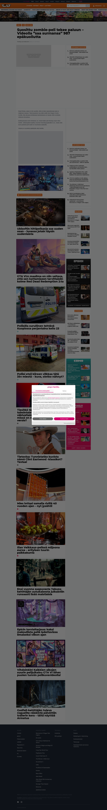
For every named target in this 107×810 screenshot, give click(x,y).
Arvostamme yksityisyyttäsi (43, 390)
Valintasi (64, 390)
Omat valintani (42, 418)
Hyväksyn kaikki (64, 418)
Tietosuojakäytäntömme (69, 423)
